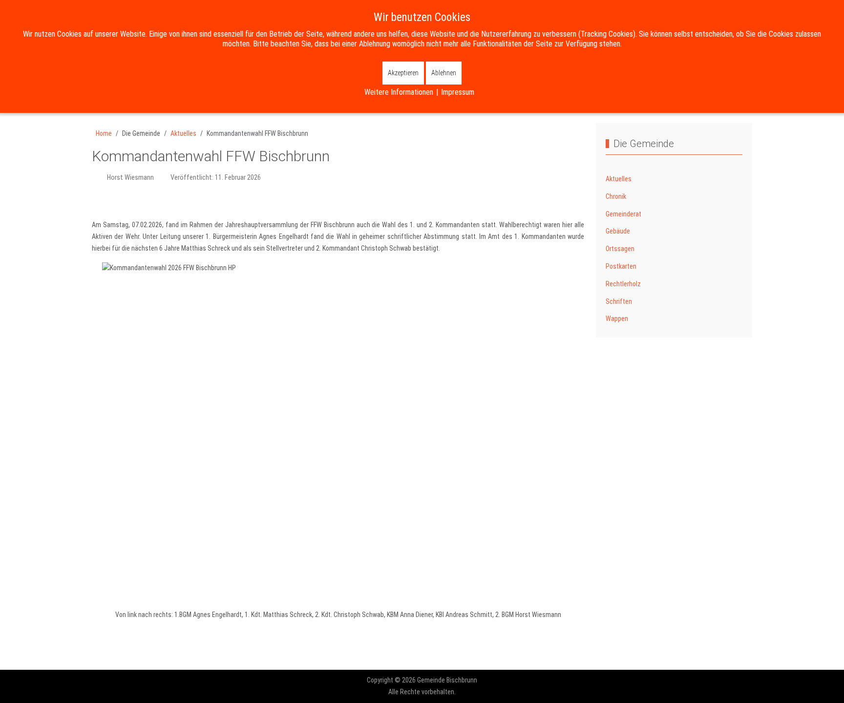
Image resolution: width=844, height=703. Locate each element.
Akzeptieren (403, 73)
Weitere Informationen (398, 92)
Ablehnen (443, 73)
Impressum (457, 92)
